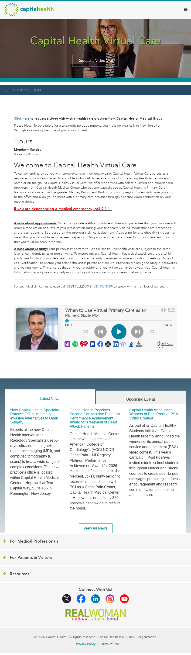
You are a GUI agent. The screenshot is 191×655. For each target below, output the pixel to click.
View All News (96, 528)
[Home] (29, 9)
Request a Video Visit (95, 60)
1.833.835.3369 (101, 286)
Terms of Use (109, 644)
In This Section (26, 90)
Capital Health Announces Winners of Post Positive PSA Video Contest (153, 414)
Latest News (50, 399)
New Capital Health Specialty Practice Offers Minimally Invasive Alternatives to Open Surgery (34, 416)
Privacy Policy (86, 644)
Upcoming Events (141, 399)
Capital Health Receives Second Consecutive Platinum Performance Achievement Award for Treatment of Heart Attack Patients (95, 418)
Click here (21, 119)
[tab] (50, 397)
